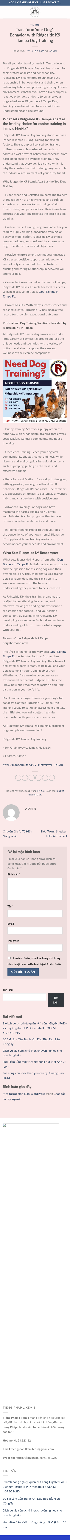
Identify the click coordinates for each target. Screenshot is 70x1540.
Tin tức (35, 25)
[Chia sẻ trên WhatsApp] (18, 778)
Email (11, 923)
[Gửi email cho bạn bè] (38, 778)
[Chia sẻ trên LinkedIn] (52, 778)
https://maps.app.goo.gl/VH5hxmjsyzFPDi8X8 (33, 764)
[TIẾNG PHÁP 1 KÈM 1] (35, 12)
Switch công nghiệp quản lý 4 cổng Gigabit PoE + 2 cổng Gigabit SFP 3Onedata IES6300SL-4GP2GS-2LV (35, 1028)
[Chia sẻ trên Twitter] (32, 778)
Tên (10, 906)
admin (53, 51)
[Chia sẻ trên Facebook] (25, 778)
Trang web (13, 941)
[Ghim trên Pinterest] (45, 778)
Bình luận (13, 874)
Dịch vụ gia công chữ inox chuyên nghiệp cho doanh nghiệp (32, 1513)
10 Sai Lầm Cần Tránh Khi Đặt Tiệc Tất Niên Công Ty (31, 1501)
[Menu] (5, 11)
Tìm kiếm (8, 990)
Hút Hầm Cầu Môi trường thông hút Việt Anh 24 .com (34, 1525)
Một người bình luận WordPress (24, 1093)
